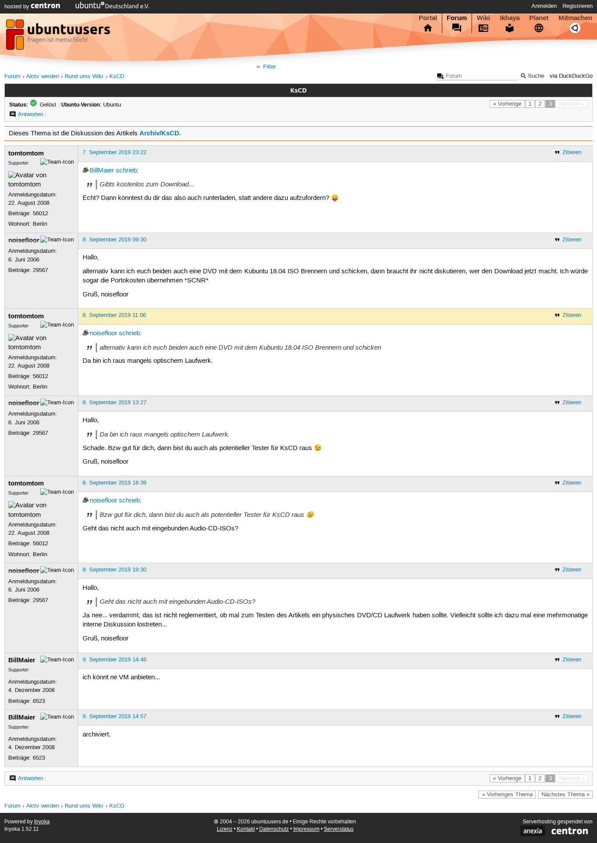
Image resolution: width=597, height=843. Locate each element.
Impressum (306, 829)
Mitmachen (575, 18)
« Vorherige (507, 103)
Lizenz (225, 829)
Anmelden (544, 6)
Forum (457, 18)
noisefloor (23, 240)
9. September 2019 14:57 (114, 716)
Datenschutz (274, 829)
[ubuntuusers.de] (59, 37)
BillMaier (102, 171)
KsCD (116, 76)
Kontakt (246, 829)
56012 (40, 213)
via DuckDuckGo (571, 76)
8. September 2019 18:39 (114, 482)
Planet (538, 18)
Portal (428, 18)
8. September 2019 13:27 (114, 402)
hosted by (17, 6)
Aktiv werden (42, 76)
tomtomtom (26, 153)
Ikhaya (510, 18)
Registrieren (577, 6)
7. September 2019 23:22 (114, 152)
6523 (39, 701)
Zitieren (571, 152)
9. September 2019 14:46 (114, 659)
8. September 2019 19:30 (114, 569)
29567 (40, 270)
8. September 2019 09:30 (114, 239)
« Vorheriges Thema (507, 794)
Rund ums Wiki (84, 76)
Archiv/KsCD (159, 133)
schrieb (126, 171)
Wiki (483, 18)
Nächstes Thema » (565, 794)
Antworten (30, 114)
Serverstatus (339, 829)
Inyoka (42, 822)
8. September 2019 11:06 (114, 315)
